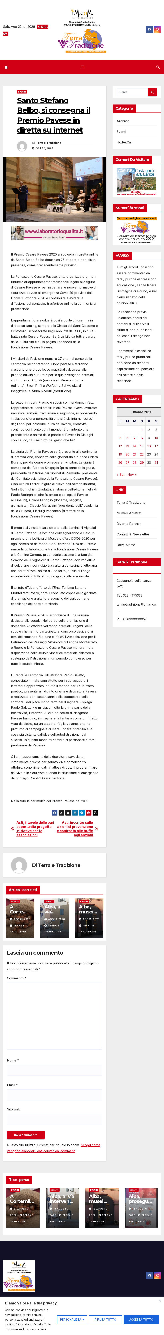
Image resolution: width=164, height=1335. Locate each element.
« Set (120, 475)
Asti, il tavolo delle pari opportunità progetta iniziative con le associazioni (35, 829)
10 (156, 438)
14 (134, 446)
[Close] (159, 1300)
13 (127, 446)
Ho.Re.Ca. (124, 142)
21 (134, 454)
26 (120, 463)
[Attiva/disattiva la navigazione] (83, 67)
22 (142, 454)
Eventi (22, 92)
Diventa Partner (129, 524)
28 (135, 463)
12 (120, 446)
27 (127, 463)
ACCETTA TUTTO (141, 1319)
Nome (13, 1060)
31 (156, 463)
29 (142, 463)
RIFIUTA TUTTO (105, 1319)
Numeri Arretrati (129, 513)
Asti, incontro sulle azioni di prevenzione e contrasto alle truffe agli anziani (75, 829)
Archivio (123, 121)
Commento (16, 978)
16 (149, 446)
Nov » (132, 475)
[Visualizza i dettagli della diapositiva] (54, 233)
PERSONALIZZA (70, 1319)
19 (120, 454)
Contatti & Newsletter (133, 534)
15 (141, 446)
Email (12, 1085)
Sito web (13, 1109)
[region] (82, 1316)
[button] (158, 67)
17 (156, 446)
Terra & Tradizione (131, 502)
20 (127, 454)
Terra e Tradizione (48, 143)
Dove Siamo (126, 545)
